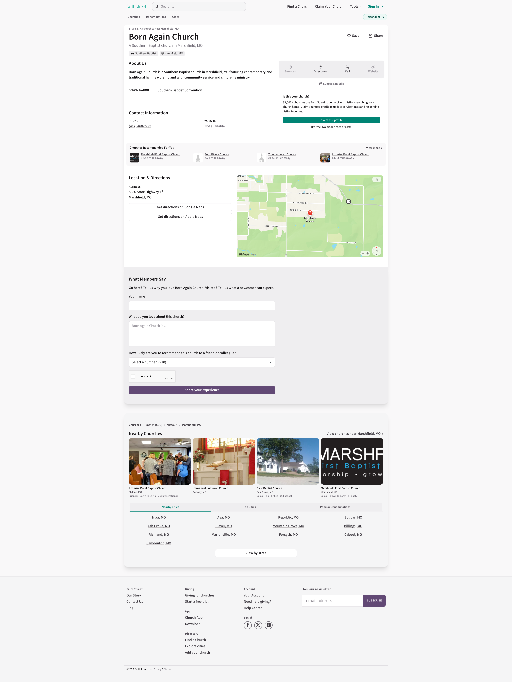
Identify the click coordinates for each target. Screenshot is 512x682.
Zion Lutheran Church (282, 154)
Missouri (172, 425)
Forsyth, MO (288, 534)
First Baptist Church (269, 488)
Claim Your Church (329, 6)
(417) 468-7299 (140, 126)
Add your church (197, 652)
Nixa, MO (159, 517)
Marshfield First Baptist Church (160, 154)
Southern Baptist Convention (180, 90)
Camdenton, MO (158, 543)
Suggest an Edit (333, 84)
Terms (167, 669)
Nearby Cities (170, 507)
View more (373, 148)
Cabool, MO (353, 534)
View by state (256, 553)
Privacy (157, 669)
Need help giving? (257, 601)
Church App (194, 617)
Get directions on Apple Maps (180, 216)
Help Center (253, 607)
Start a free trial (197, 601)
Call (347, 71)
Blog (129, 607)
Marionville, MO (224, 534)
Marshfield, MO (173, 53)
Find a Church (298, 6)
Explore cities (195, 646)
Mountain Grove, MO (288, 526)
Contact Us (134, 601)
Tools (354, 6)
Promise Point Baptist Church (350, 154)
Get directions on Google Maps (180, 207)
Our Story (133, 595)
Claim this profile (332, 120)
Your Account (254, 595)
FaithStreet (136, 6)
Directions (320, 71)
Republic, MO (288, 517)
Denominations (156, 17)
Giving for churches (199, 595)
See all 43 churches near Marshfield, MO (155, 29)
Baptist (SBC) (153, 425)
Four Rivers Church (217, 154)
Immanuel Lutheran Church (210, 488)
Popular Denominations (335, 507)
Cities (176, 17)
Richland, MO (159, 534)
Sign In (373, 6)
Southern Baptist (145, 53)
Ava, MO (223, 517)
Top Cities (249, 507)
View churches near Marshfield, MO (354, 433)
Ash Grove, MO (159, 526)
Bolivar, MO (353, 517)
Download (193, 623)
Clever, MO (223, 526)
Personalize (375, 17)
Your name (137, 296)
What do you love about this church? (157, 316)
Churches (134, 17)
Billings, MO (353, 526)
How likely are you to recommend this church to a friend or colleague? (182, 352)
